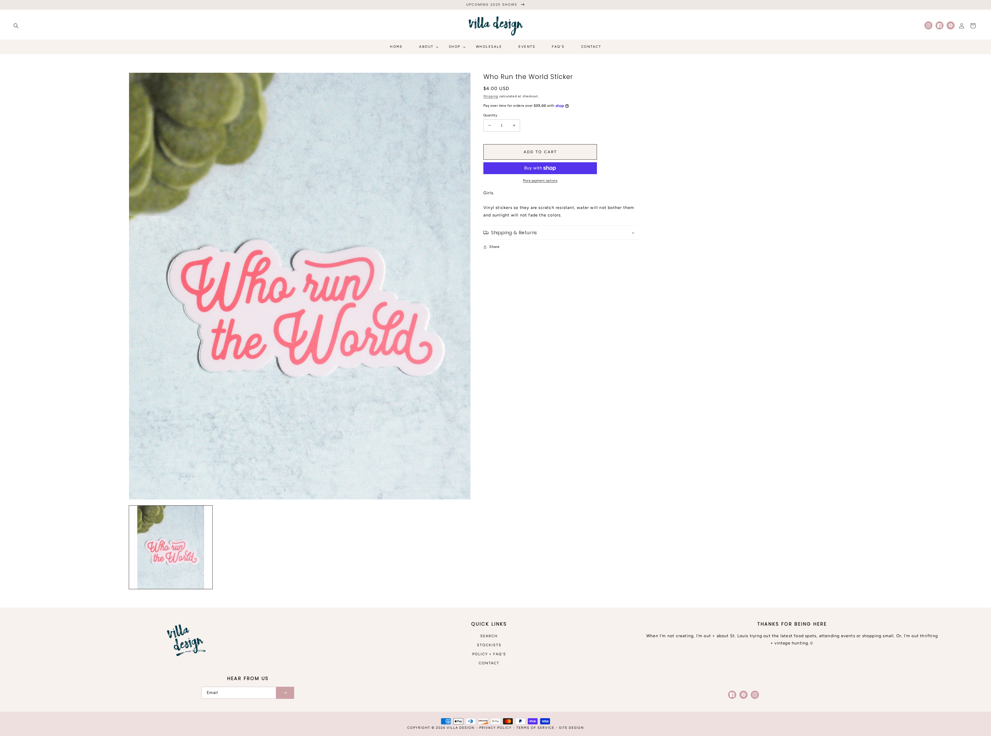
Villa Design (461, 728)
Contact (489, 663)
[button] (16, 25)
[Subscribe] (285, 693)
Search (489, 636)
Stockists (489, 645)
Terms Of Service (535, 728)
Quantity (490, 115)
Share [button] (494, 247)
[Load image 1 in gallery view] (170, 547)
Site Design (571, 728)
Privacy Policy (495, 728)
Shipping (490, 96)
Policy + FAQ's (489, 654)
